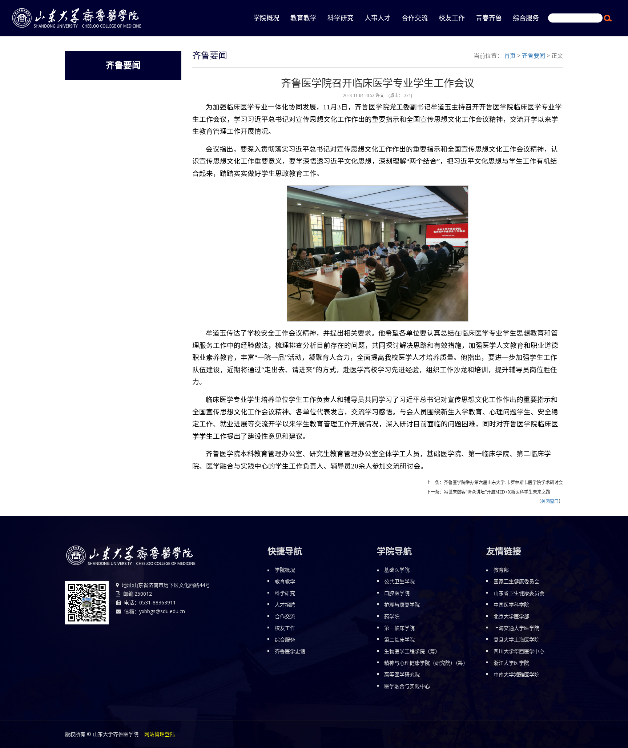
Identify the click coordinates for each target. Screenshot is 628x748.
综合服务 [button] (526, 18)
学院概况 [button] (266, 18)
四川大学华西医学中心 (519, 651)
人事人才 (378, 18)
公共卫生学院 (399, 581)
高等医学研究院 (402, 674)
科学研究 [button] (340, 18)
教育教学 (303, 18)
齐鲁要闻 (533, 56)
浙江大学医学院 (511, 662)
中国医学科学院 (511, 604)
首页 (510, 56)
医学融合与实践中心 (407, 686)
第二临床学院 (399, 639)
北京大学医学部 (511, 616)
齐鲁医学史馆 (290, 651)
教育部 (501, 569)
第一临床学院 (399, 627)
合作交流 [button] (415, 18)
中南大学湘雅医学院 (516, 674)
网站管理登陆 (159, 734)
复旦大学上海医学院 (516, 639)
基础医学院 (397, 569)
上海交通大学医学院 (516, 627)
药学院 (391, 616)
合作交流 (285, 616)
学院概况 (285, 569)
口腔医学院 (397, 593)
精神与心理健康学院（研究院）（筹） (426, 662)
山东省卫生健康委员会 (519, 593)
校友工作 (285, 627)
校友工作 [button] (452, 18)
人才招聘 (285, 604)
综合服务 (285, 639)
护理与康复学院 (402, 604)
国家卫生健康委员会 (516, 581)
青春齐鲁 (489, 18)
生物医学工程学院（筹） (412, 651)
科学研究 (285, 593)
